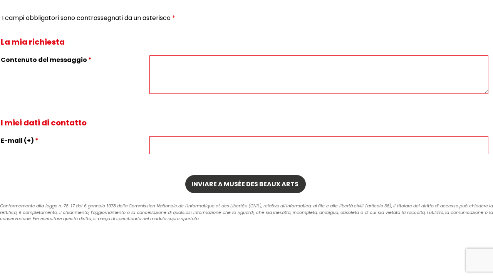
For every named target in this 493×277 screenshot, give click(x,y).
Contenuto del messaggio (46, 59)
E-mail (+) (20, 140)
